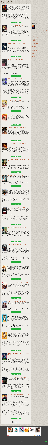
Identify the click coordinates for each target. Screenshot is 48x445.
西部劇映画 (33, 56)
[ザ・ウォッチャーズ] (4, 377)
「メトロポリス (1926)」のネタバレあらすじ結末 (17, 127)
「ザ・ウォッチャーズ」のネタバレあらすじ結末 (16, 377)
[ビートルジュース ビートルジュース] (4, 353)
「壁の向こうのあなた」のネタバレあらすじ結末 (16, 227)
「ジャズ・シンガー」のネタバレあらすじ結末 (16, 43)
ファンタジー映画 (34, 39)
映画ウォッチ (7, 1)
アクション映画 (34, 36)
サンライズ (9, 115)
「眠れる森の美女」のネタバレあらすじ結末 (15, 175)
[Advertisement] (39, 10)
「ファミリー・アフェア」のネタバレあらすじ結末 (17, 244)
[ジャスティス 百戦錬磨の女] (4, 159)
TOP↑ (46, 441)
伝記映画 (33, 53)
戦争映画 (33, 54)
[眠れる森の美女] (4, 175)
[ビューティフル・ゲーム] (4, 332)
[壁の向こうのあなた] (4, 227)
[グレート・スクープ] (4, 207)
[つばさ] (4, 100)
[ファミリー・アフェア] (4, 244)
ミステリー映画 (34, 47)
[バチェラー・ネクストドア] (4, 143)
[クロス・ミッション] (4, 301)
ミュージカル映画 (34, 50)
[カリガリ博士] (4, 5)
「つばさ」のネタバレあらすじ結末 (14, 100)
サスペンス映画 (34, 46)
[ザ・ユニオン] (4, 265)
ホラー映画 (33, 49)
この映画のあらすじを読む (15, 22)
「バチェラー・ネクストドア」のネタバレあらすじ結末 (17, 143)
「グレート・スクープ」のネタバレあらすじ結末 (16, 207)
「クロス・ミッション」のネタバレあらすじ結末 (17, 301)
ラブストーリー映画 (35, 43)
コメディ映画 (34, 40)
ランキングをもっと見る (43, 30)
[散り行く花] (4, 59)
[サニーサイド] (4, 25)
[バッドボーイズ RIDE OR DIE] (4, 394)
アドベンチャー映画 (35, 37)
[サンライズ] (4, 114)
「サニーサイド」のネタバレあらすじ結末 (16, 25)
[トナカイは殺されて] (4, 189)
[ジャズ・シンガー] (4, 43)
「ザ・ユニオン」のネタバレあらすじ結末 (15, 265)
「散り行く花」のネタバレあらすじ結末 (15, 59)
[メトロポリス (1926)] (4, 127)
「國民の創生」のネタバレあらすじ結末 (15, 78)
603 (18, 422)
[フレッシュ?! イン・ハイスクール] (4, 282)
